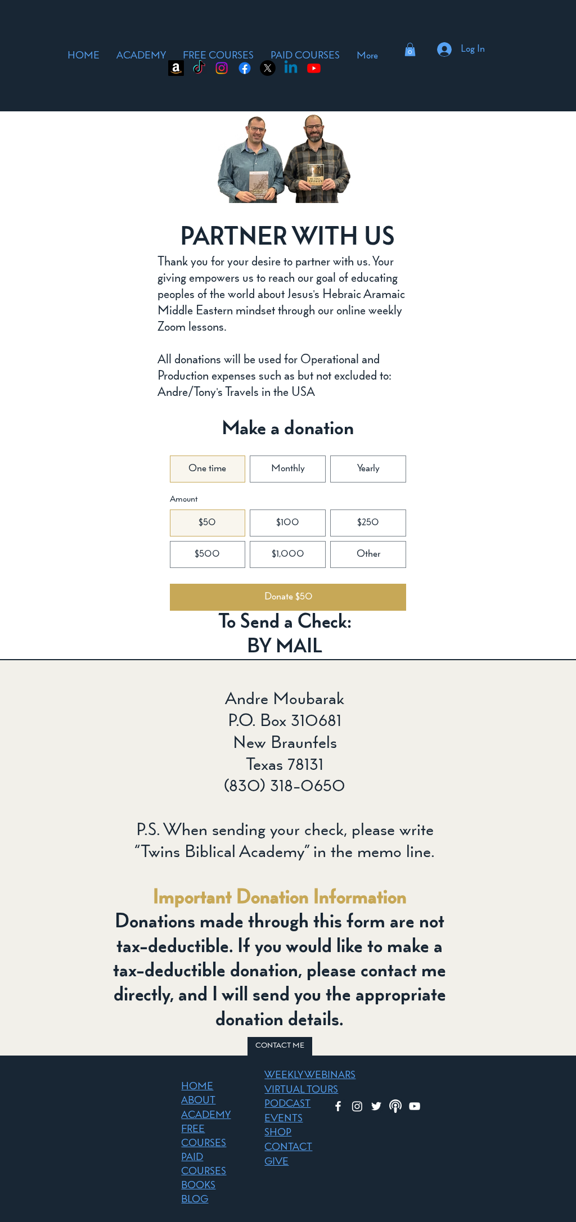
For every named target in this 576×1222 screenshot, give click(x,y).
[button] (410, 49)
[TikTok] (199, 68)
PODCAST (287, 1104)
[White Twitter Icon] (376, 1106)
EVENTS (283, 1119)
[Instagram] (222, 68)
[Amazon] (176, 68)
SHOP (277, 1133)
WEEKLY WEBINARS (310, 1075)
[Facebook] (245, 68)
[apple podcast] (395, 1106)
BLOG (194, 1200)
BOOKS (198, 1186)
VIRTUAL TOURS (301, 1090)
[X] (268, 68)
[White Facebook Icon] (338, 1106)
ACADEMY (206, 1115)
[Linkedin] (291, 68)
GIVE (276, 1162)
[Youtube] (314, 68)
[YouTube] (414, 1106)
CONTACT (288, 1147)
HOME (197, 1087)
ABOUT (198, 1101)
